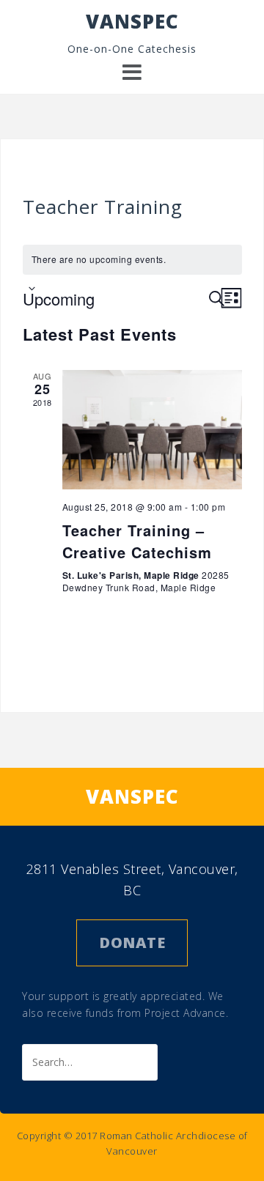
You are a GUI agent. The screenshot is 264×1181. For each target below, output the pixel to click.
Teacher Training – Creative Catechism (137, 541)
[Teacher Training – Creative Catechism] (152, 429)
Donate (132, 942)
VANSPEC (132, 21)
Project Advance (185, 1013)
